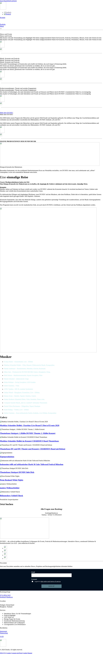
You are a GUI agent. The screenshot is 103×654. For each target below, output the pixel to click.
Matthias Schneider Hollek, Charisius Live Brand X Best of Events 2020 (29, 425)
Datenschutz (4, 633)
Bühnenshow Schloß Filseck (11, 496)
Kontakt (2, 17)
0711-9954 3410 (5, 595)
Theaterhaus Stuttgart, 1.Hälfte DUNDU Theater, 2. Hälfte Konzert (27, 433)
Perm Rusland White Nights (11, 480)
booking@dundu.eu (6, 597)
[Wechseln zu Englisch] (7, 12)
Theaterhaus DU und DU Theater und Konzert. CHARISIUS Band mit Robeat (32, 449)
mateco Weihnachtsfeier (9, 488)
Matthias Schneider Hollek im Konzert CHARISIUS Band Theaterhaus (29, 441)
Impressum (3, 631)
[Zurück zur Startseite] (3, 9)
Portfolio (3, 24)
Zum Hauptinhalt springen (8, 1)
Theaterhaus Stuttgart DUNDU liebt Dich (17, 472)
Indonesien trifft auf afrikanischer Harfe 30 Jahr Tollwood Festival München (31, 464)
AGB (2, 636)
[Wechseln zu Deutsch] (7, 14)
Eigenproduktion (7, 457)
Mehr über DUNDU (6, 113)
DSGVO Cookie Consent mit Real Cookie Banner (16, 653)
